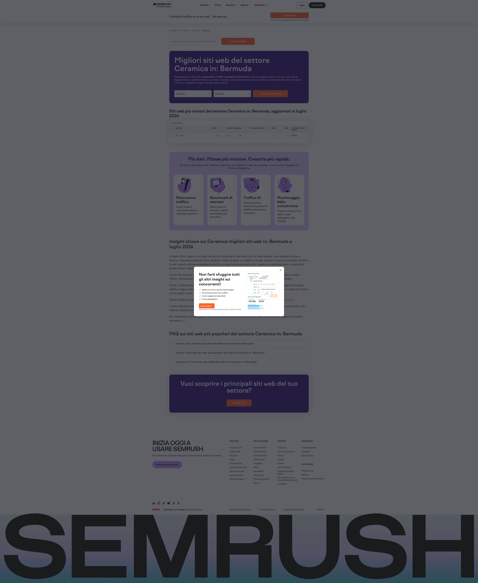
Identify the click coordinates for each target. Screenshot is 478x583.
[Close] (280, 270)
